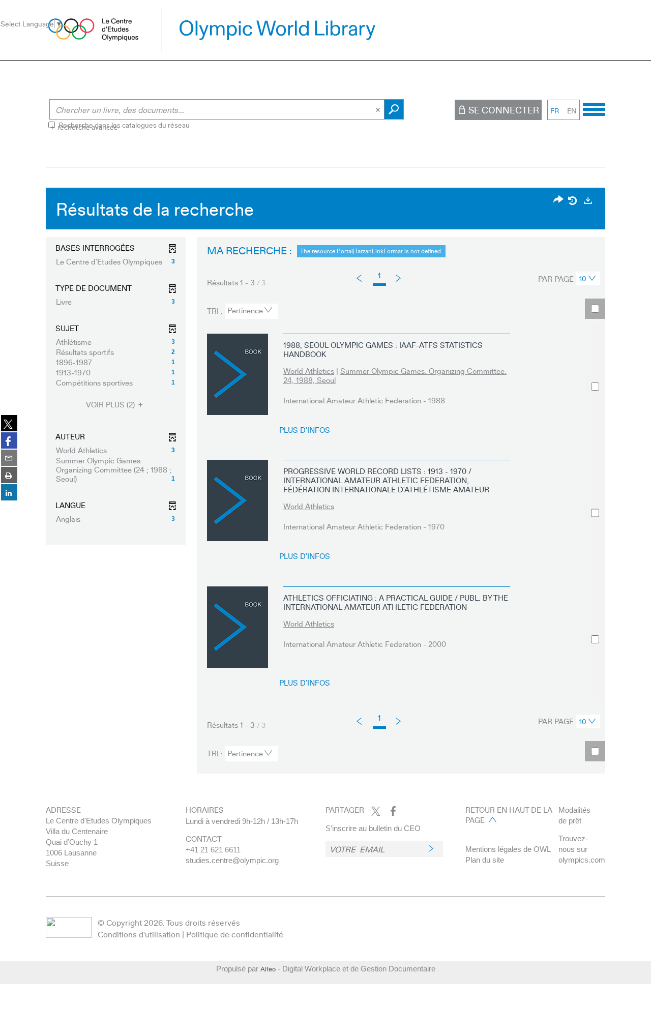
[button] (115, 261)
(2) (111, 404)
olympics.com (581, 859)
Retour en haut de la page (508, 815)
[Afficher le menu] (594, 108)
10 (582, 278)
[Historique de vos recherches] (573, 200)
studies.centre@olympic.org (232, 860)
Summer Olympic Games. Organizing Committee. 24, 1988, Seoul (395, 375)
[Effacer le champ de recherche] (378, 109)
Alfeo (268, 968)
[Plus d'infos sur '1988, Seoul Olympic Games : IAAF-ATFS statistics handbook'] (237, 374)
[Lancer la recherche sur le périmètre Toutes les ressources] (394, 109)
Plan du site (484, 859)
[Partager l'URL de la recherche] (558, 200)
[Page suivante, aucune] (399, 277)
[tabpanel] (325, 483)
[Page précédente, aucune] (359, 278)
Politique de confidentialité (234, 934)
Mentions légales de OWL (508, 849)
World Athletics (308, 370)
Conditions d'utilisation (139, 934)
